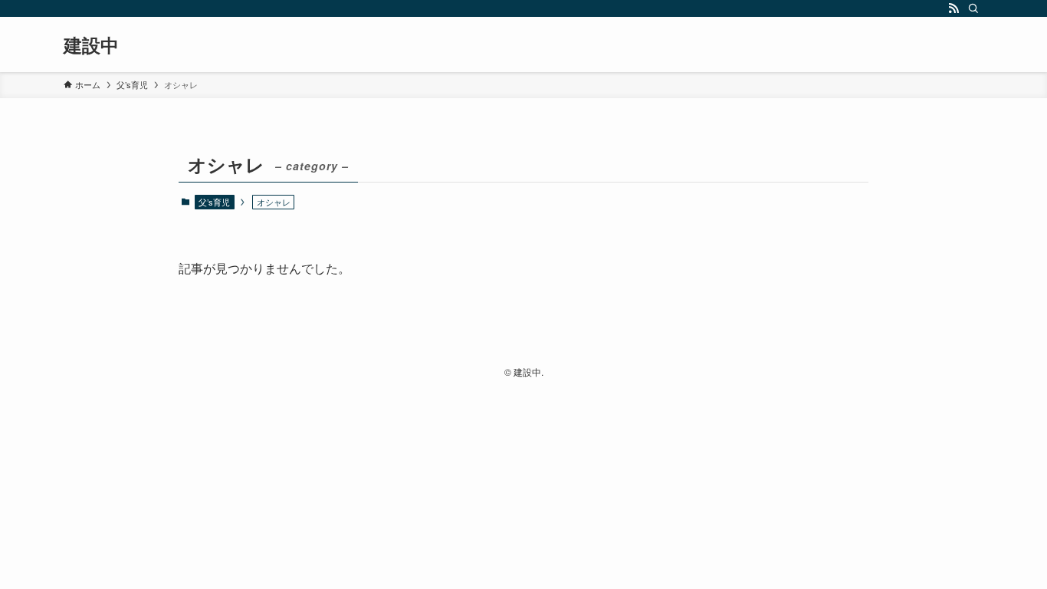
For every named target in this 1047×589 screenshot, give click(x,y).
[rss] (953, 8)
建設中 (91, 44)
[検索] (973, 8)
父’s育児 (214, 202)
